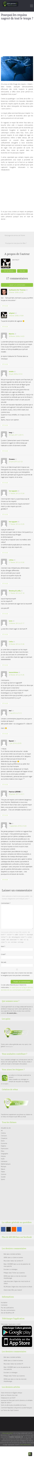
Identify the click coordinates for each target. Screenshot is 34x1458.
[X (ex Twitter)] (8, 1229)
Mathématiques (6, 1164)
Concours (4, 1136)
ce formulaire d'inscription (19, 1064)
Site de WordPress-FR (7, 1313)
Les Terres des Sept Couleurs (10, 1410)
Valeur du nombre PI (16, 1261)
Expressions (4, 1148)
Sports (3, 1179)
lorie (10, 621)
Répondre (5, 306)
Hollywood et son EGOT (8, 1398)
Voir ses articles (8, 271)
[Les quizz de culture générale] (15, 1033)
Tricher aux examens (18, 1273)
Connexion (4, 1305)
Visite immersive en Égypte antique (11, 1393)
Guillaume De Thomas (17, 290)
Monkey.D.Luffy (14, 591)
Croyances (4, 1138)
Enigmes (3, 1146)
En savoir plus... (12, 1013)
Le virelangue (13, 1269)
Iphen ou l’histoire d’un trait (9, 1395)
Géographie (4, 1154)
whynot (12, 313)
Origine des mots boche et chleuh (21, 1287)
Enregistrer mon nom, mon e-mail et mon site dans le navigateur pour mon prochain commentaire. (16, 974)
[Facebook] (3, 1229)
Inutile (3, 1159)
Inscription (4, 1302)
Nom (3, 946)
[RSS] (14, 1229)
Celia (11, 642)
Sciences (3, 1174)
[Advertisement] (17, 38)
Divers (3, 1141)
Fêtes (2, 1151)
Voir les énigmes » (5, 1083)
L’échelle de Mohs (15, 1254)
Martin (11, 334)
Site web (3, 962)
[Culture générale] (10, 4)
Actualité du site (6, 1128)
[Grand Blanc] (17, 68)
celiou (11, 560)
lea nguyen (13, 491)
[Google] (19, 1229)
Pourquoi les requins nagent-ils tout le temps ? (17, 16)
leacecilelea (13, 672)
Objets (3, 1172)
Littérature (4, 1161)
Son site (22, 271)
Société (3, 1177)
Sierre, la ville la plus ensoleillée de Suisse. (13, 1405)
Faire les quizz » (9, 1046)
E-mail (3, 954)
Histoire (3, 1156)
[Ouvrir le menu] (31, 5)
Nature (3, 1169)
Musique (3, 1166)
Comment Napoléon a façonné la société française (16, 1408)
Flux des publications (7, 1308)
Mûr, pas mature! (17, 1290)
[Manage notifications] (29, 1453)
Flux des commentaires (8, 1310)
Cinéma (3, 1133)
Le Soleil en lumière (17, 1257)
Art (2, 1130)
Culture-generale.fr (7, 1433)
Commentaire (5, 903)
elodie (11, 371)
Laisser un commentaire (17, 285)
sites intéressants (25, 1444)
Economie (4, 1143)
